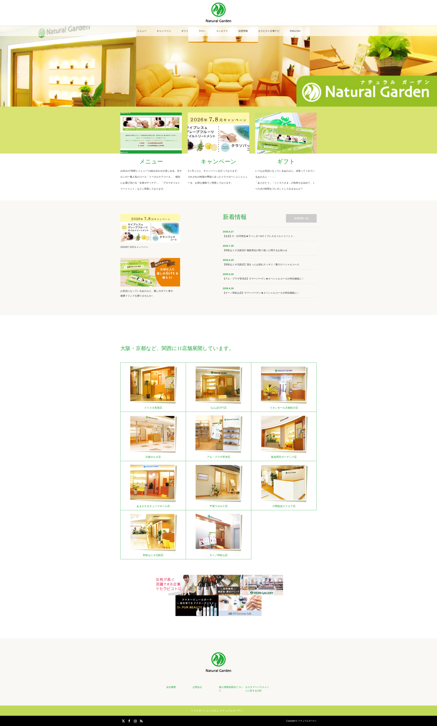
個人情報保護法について (231, 689)
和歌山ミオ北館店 (153, 555)
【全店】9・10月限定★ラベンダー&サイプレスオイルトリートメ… (259, 236)
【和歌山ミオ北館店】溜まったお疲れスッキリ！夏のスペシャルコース (261, 264)
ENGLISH (295, 31)
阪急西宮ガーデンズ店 (284, 456)
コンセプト (222, 31)
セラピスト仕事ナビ (269, 31)
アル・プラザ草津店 (218, 456)
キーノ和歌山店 (219, 555)
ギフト (184, 31)
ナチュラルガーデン (307, 721)
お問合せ (197, 687)
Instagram (134, 720)
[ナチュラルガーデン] (218, 21)
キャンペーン (164, 31)
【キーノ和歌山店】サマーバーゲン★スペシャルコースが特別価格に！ (261, 292)
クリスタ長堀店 (153, 407)
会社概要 (171, 687)
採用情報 (243, 31)
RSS (140, 720)
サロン (202, 31)
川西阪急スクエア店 (283, 506)
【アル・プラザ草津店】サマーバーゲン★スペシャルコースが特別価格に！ (263, 278)
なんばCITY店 (218, 407)
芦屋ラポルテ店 (219, 506)
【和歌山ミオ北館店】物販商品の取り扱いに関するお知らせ (255, 250)
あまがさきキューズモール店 (153, 506)
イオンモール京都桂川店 (284, 407)
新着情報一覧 (301, 218)
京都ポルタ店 (153, 456)
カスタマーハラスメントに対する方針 (257, 689)
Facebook (128, 720)
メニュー (141, 31)
